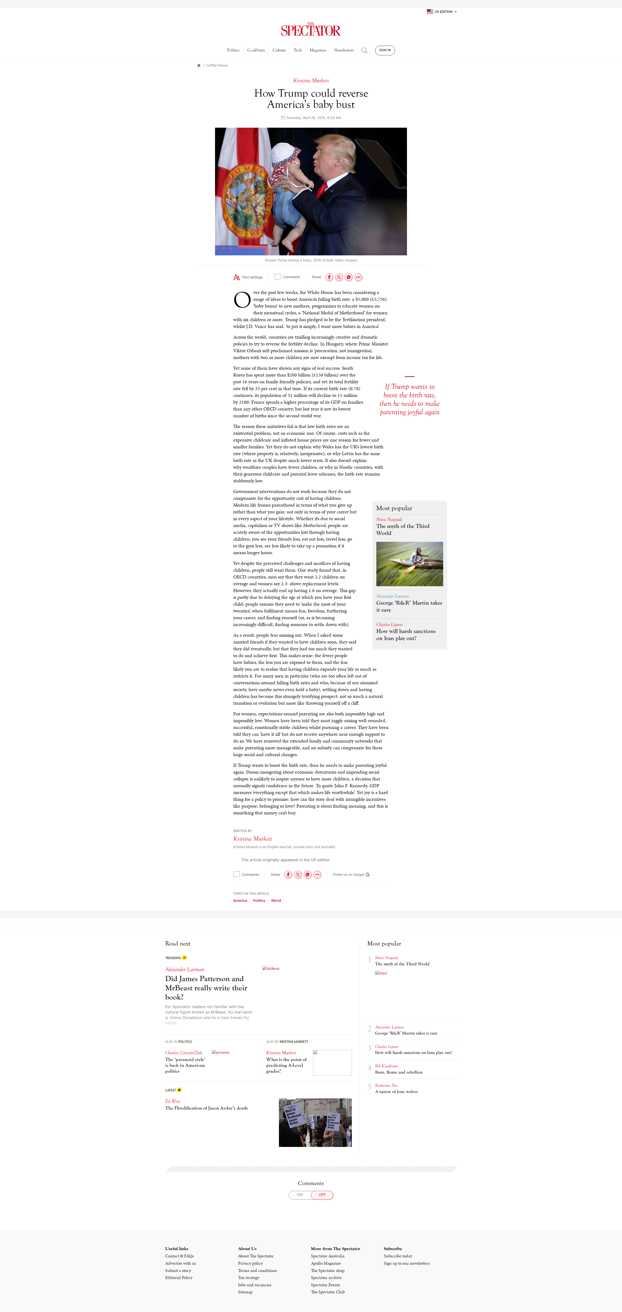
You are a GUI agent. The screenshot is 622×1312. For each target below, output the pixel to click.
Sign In (385, 50)
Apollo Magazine (326, 1263)
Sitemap (245, 1292)
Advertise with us (180, 1263)
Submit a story (178, 1270)
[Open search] (364, 50)
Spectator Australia (328, 1256)
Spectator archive (326, 1277)
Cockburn (256, 50)
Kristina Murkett (252, 838)
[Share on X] (339, 277)
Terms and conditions (257, 1270)
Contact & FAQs (179, 1256)
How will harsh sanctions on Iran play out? (406, 635)
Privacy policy (250, 1263)
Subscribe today (398, 1256)
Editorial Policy (178, 1277)
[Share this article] (358, 277)
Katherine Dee (386, 1085)
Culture (279, 50)
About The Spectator (256, 1256)
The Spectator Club (328, 1292)
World (276, 900)
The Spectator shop (328, 1270)
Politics (233, 50)
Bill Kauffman (386, 1066)
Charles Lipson (389, 624)
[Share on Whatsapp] (349, 277)
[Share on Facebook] (329, 277)
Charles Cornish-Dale (184, 1052)
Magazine (318, 50)
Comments (291, 277)
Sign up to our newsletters (407, 1263)
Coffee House (217, 65)
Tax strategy (248, 1277)
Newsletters (344, 50)
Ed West (172, 1101)
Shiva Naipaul (389, 519)
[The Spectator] (311, 29)
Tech (298, 50)
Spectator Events (325, 1284)
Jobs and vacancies (254, 1284)
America (240, 900)
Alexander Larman (392, 596)
